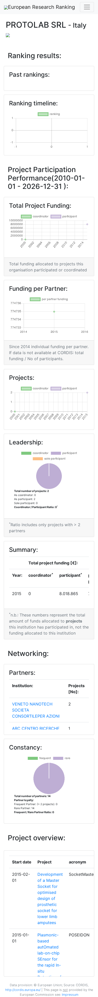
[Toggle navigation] (87, 7)
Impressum (69, 994)
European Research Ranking (41, 7)
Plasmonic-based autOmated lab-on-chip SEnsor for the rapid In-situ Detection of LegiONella (49, 959)
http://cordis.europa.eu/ (22, 990)
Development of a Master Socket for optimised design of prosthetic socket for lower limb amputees (50, 898)
